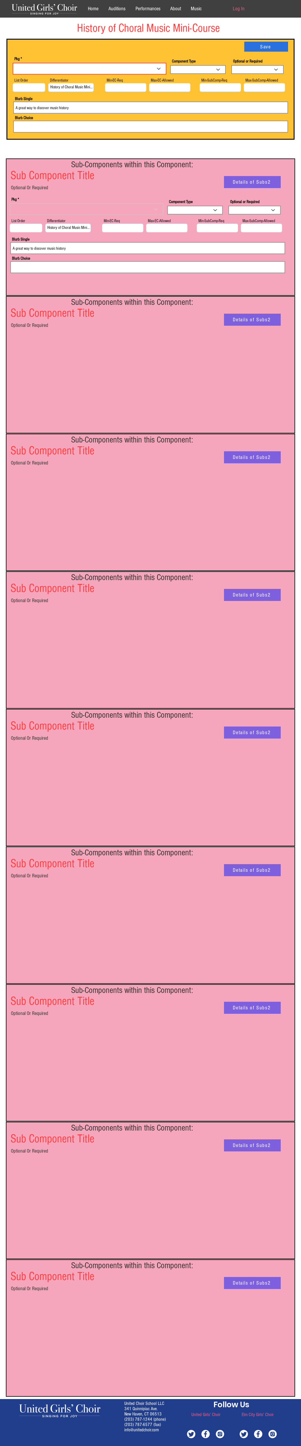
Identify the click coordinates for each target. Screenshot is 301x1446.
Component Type (184, 61)
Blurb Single (24, 99)
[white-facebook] (205, 1434)
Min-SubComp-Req (214, 80)
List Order (21, 80)
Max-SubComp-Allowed (261, 80)
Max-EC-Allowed (162, 80)
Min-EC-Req (115, 80)
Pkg (17, 59)
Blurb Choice (24, 118)
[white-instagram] (220, 1434)
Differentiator (59, 80)
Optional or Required (247, 61)
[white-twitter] (191, 1434)
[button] (175, 8)
